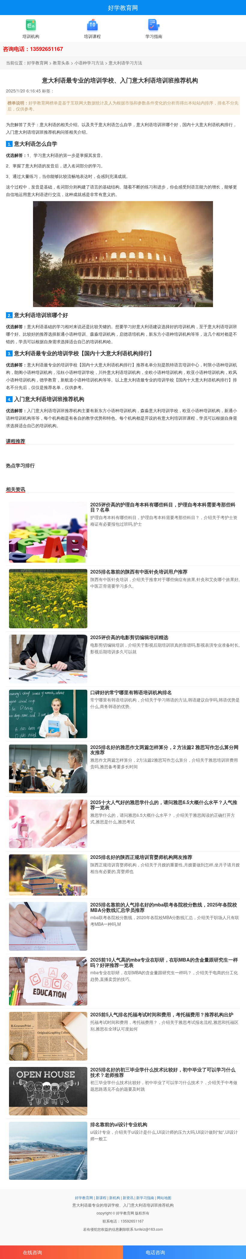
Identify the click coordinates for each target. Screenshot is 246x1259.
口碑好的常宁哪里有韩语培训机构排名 (131, 692)
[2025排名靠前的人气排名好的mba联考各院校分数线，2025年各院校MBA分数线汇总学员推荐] (48, 926)
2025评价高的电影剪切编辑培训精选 (129, 637)
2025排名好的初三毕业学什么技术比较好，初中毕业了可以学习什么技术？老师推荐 (163, 1072)
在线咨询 (32, 1252)
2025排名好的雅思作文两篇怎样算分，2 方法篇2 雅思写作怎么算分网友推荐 (164, 750)
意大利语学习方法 (125, 63)
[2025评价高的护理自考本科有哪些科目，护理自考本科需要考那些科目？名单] (48, 532)
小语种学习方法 (89, 63)
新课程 (101, 1197)
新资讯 (128, 1197)
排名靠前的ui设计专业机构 (118, 1124)
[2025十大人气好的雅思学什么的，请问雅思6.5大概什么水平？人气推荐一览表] (48, 824)
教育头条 (61, 63)
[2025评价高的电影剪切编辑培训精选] (48, 659)
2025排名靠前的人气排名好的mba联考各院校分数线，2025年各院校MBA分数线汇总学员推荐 (163, 907)
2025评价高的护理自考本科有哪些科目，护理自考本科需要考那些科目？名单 (163, 507)
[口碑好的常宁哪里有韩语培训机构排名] (48, 714)
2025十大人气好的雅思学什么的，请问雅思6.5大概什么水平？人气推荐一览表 (163, 805)
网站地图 (164, 1197)
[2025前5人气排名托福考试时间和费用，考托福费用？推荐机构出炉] (48, 1036)
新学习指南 (145, 1197)
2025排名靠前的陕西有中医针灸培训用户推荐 (139, 571)
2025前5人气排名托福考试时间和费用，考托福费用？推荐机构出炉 (161, 1014)
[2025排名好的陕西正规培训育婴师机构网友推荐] (48, 875)
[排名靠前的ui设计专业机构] (48, 1151)
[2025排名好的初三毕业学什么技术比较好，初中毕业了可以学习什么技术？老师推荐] (48, 1091)
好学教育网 (123, 7)
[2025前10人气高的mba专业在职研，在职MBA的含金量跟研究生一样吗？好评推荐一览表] (48, 981)
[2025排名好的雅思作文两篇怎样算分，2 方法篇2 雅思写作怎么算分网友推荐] (48, 769)
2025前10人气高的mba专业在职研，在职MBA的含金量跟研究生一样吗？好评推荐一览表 (164, 962)
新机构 (114, 1197)
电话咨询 (155, 1252)
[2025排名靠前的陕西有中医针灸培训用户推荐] (48, 598)
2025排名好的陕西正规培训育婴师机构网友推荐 (141, 856)
